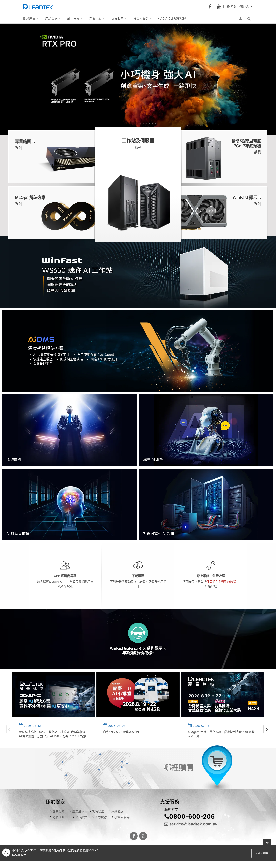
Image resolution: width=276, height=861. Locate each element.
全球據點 (81, 817)
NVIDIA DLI (171, 18)
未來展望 (98, 811)
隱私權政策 (60, 817)
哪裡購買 (178, 767)
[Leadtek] (39, 6)
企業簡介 (59, 811)
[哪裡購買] (217, 768)
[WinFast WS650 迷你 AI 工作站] (138, 272)
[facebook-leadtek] (211, 6)
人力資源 (101, 817)
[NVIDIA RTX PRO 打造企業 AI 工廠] (138, 79)
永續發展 (117, 811)
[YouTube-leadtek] (220, 6)
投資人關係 (122, 817)
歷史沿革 (78, 811)
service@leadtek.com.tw (192, 824)
